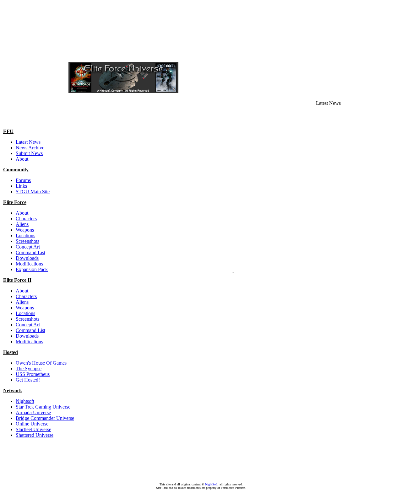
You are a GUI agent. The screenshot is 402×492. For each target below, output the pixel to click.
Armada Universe (33, 412)
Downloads (27, 258)
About (22, 159)
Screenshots (27, 241)
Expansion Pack (32, 269)
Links (21, 186)
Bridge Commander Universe (45, 418)
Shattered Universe (34, 435)
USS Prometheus (33, 374)
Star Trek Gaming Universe (43, 406)
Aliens (22, 224)
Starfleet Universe (33, 429)
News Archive (30, 147)
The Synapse (28, 368)
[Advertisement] (201, 17)
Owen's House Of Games (41, 363)
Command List (30, 252)
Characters (26, 218)
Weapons (25, 230)
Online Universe (32, 423)
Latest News (28, 142)
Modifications (29, 263)
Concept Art (28, 246)
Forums (23, 180)
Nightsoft (25, 401)
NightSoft (211, 484)
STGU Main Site (33, 191)
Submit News (29, 153)
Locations (25, 235)
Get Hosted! (28, 379)
